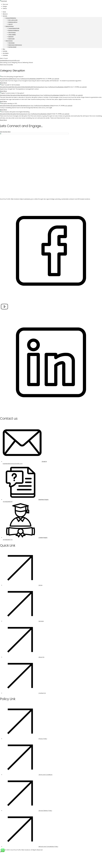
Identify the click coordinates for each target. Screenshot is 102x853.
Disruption (3, 79)
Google (8, 79)
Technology (37, 87)
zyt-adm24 (55, 79)
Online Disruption (16, 87)
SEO (12, 79)
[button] (51, 65)
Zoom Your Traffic (18, 79)
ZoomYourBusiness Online (32, 79)
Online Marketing (26, 87)
